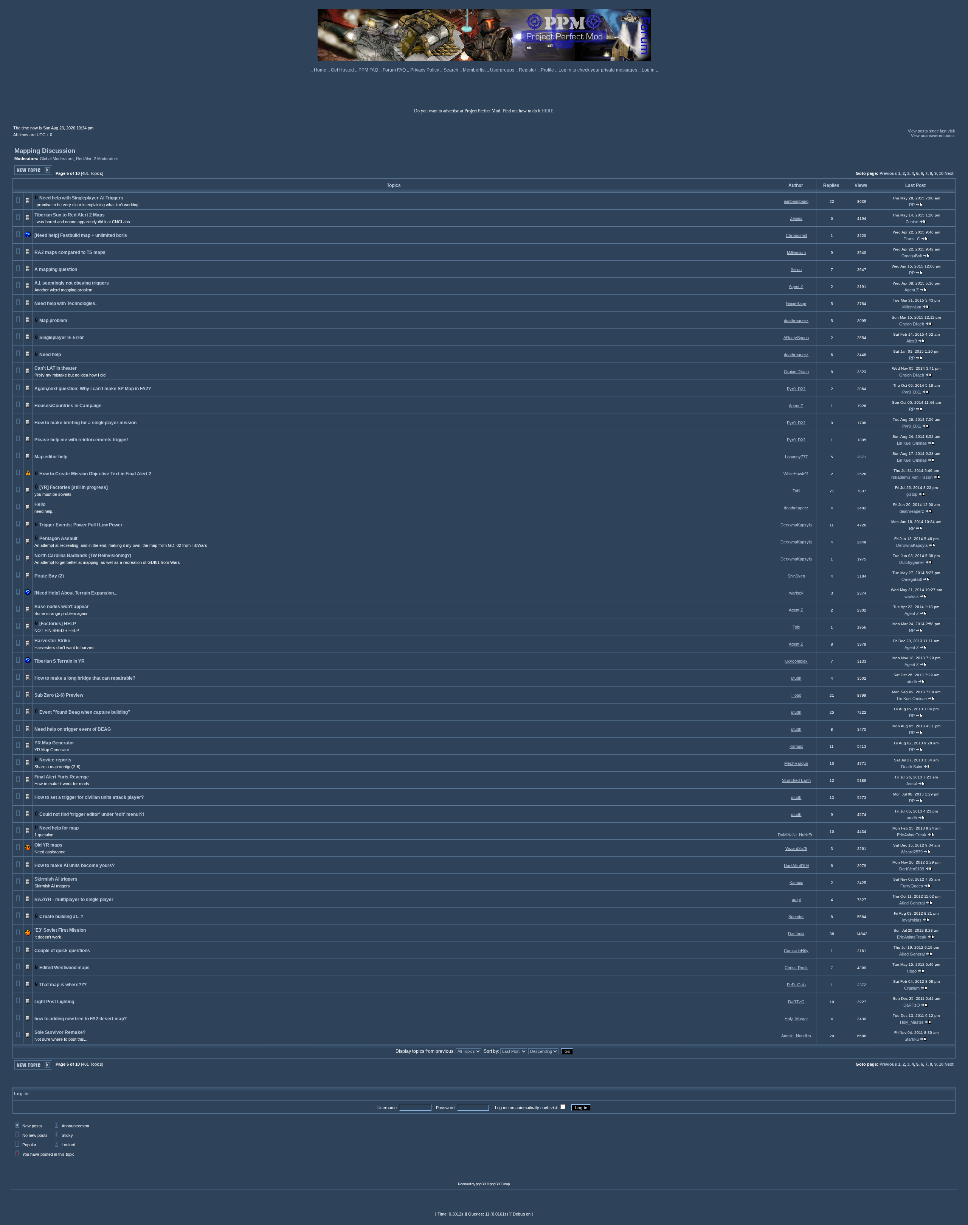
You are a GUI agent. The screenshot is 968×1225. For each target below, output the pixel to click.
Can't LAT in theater (55, 368)
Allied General (912, 903)
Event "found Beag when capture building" (84, 712)
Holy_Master (796, 1018)
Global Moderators (57, 158)
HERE (547, 111)
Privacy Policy (425, 70)
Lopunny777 (796, 457)
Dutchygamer (911, 562)
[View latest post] (919, 205)
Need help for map (59, 828)
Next (949, 173)
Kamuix (796, 746)
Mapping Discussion (44, 150)
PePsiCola (796, 984)
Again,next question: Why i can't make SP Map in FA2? (92, 388)
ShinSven (796, 576)
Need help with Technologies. (65, 303)
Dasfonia (796, 933)
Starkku (911, 1039)
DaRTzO (796, 1001)
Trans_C (912, 239)
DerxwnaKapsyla (796, 525)
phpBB (481, 1184)
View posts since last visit (931, 131)
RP (912, 204)
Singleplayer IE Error (61, 337)
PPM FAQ (368, 70)
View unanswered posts (933, 135)
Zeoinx (796, 218)
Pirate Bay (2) (49, 576)
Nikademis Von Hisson (911, 477)
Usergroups (502, 70)
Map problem (53, 320)
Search (451, 70)
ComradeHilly (796, 950)
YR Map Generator (54, 743)
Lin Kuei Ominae (912, 443)
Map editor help (50, 456)
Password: (446, 1107)
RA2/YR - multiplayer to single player (73, 899)
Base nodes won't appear (61, 606)
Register (528, 70)
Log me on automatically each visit (526, 1107)
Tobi (796, 491)
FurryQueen (911, 886)
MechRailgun (796, 763)
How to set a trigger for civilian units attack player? (89, 797)
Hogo (796, 695)
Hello (39, 504)
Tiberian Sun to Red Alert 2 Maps (69, 215)
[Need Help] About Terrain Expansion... (75, 593)
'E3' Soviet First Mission (60, 930)
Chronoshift (796, 235)
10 (941, 173)
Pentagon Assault (58, 538)
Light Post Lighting (54, 1001)
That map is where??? (63, 984)
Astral (911, 783)
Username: (387, 1107)
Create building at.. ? (61, 916)
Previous (888, 173)
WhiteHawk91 (796, 474)
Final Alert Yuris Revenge (61, 777)
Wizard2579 (796, 848)
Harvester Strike (52, 640)
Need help (50, 354)
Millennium (796, 252)
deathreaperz (796, 320)
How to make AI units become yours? (74, 865)
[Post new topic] (33, 173)
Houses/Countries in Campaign (67, 405)
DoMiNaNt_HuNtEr (795, 835)
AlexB (911, 341)
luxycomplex (796, 661)
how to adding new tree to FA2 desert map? (80, 1018)
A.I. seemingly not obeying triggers (71, 283)
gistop (911, 494)
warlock (796, 593)
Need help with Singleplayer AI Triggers (81, 198)
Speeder (796, 916)
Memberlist (475, 70)
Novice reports (55, 760)
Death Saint (911, 766)
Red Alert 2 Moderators (97, 158)
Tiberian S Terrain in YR (59, 661)
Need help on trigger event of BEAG (72, 729)
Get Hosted (343, 70)
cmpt (796, 899)
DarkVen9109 (796, 865)
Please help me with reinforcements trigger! (81, 439)
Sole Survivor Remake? (59, 1032)
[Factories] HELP (57, 623)
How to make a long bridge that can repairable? (84, 678)
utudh (796, 678)
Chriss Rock (796, 967)
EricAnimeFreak (911, 835)
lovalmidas (911, 920)
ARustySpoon (796, 337)
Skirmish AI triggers (56, 879)
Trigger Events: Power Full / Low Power (81, 525)
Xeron (796, 269)
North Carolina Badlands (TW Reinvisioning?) (82, 555)
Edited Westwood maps (64, 967)
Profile (548, 70)
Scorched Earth (796, 780)
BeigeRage (796, 303)
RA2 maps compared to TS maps (69, 252)
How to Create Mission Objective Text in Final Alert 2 (95, 473)
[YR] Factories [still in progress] (73, 487)
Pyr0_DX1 (796, 388)
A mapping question (55, 269)
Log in (648, 70)
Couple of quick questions (62, 950)
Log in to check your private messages (598, 70)
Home (320, 70)
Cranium (912, 988)
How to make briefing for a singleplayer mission (85, 422)
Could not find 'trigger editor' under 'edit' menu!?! (91, 814)
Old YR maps (48, 845)
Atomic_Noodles (796, 1036)
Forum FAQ (395, 70)
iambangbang (796, 201)
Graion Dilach (911, 324)
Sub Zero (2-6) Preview (58, 695)
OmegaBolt (911, 256)
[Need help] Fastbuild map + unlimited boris (80, 235)
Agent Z (796, 286)
